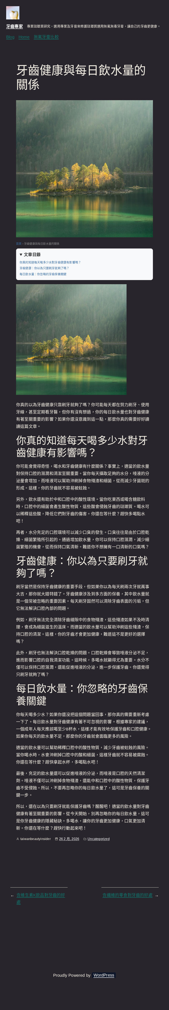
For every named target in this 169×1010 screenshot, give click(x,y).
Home (24, 37)
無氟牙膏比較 (46, 37)
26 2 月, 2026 (69, 839)
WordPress (104, 975)
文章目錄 (32, 254)
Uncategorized (99, 839)
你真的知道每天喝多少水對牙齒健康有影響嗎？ (50, 262)
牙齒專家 (14, 26)
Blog (10, 37)
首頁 (18, 243)
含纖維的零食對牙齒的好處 (127, 895)
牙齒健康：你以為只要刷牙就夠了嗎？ (44, 268)
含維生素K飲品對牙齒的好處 (40, 898)
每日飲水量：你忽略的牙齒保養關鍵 (43, 274)
